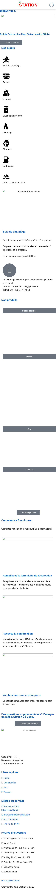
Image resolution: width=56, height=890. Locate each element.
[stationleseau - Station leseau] (28, 4)
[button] (29, 310)
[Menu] (51, 5)
